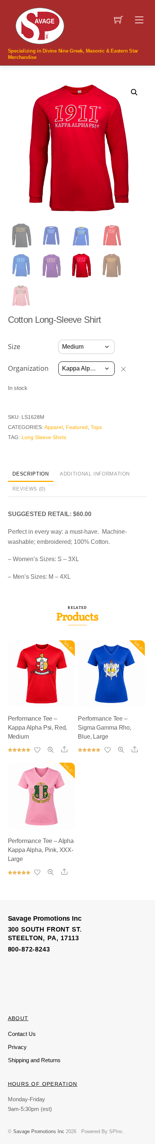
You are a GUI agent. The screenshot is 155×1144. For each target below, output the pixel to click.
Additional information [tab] (95, 474)
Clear (127, 369)
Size (14, 346)
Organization (28, 368)
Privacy (17, 1047)
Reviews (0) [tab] (28, 489)
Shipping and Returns (34, 1060)
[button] (134, 92)
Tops (96, 427)
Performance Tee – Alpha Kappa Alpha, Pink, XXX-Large (41, 850)
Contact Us (22, 1034)
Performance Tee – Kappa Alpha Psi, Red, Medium (37, 727)
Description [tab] (30, 474)
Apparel (53, 427)
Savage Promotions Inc (38, 1131)
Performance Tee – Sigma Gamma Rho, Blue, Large (104, 727)
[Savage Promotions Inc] (39, 25)
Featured (77, 427)
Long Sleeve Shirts (43, 437)
